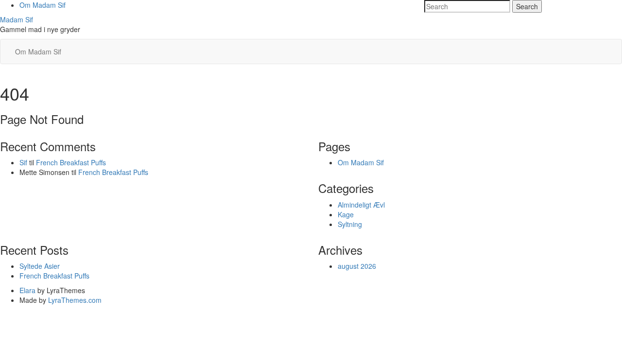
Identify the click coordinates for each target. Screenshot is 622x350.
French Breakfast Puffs (71, 162)
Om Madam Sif (42, 5)
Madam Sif (16, 19)
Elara (27, 290)
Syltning (350, 224)
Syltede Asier (39, 266)
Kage (346, 214)
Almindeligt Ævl (361, 205)
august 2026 (357, 266)
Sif (23, 162)
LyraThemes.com (75, 300)
